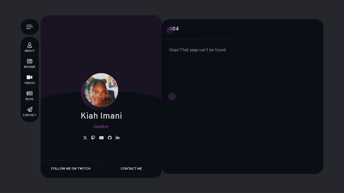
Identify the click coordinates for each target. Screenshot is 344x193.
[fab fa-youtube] (101, 138)
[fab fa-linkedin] (117, 138)
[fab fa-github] (110, 138)
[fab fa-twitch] (93, 138)
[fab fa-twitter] (85, 138)
